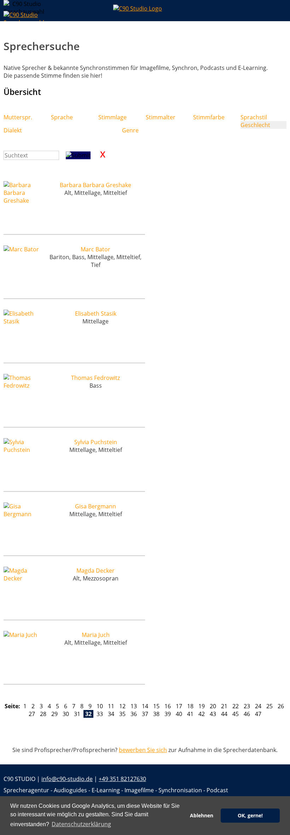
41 (190, 714)
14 (145, 706)
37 (145, 714)
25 (269, 706)
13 (133, 706)
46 (247, 714)
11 (111, 706)
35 (122, 714)
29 (54, 714)
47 (258, 714)
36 (133, 714)
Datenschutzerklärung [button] (81, 824)
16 (167, 706)
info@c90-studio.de (67, 779)
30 (66, 714)
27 (32, 714)
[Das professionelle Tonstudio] (145, 11)
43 (213, 714)
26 (281, 706)
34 (111, 714)
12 (122, 706)
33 (100, 714)
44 (224, 714)
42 (201, 714)
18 (190, 706)
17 (179, 706)
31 (77, 714)
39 (167, 714)
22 (235, 706)
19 (201, 706)
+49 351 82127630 (122, 779)
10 (100, 706)
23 (247, 706)
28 (43, 714)
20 (213, 706)
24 (258, 706)
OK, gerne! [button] (250, 815)
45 (235, 714)
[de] (9, 5)
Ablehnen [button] (201, 815)
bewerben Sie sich (143, 750)
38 (156, 714)
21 (224, 706)
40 (179, 714)
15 (156, 706)
